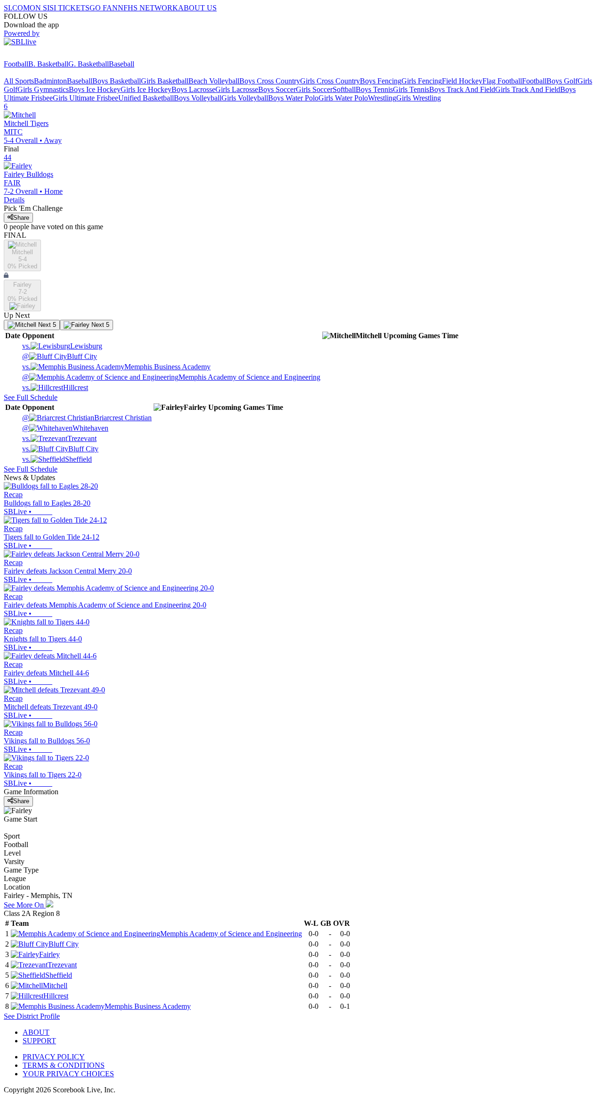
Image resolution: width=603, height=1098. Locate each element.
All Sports (19, 81)
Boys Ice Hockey (95, 89)
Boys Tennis (374, 89)
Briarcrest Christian (87, 418)
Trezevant (59, 438)
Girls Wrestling (418, 98)
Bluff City (59, 356)
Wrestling (382, 98)
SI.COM (17, 8)
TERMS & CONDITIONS (64, 1065)
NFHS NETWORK (148, 8)
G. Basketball (88, 64)
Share (21, 217)
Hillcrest (55, 387)
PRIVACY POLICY (54, 1057)
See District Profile (32, 1016)
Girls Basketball (164, 81)
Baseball (121, 64)
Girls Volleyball (244, 98)
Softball (344, 89)
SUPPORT (39, 1041)
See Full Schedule (30, 397)
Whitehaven (65, 428)
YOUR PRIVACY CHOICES (68, 1074)
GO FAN (104, 8)
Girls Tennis (411, 89)
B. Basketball (48, 64)
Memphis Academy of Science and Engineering (171, 377)
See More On (25, 905)
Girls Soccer (314, 89)
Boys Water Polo (293, 98)
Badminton (50, 81)
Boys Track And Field (462, 89)
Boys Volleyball (197, 98)
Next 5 (46, 324)
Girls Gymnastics (43, 89)
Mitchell (55, 986)
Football (16, 64)
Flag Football (502, 81)
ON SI (39, 8)
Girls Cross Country (330, 81)
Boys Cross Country (269, 81)
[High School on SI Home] (40, 55)
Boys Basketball (116, 81)
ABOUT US (197, 8)
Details (14, 200)
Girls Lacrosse (236, 89)
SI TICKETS (69, 8)
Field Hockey (462, 81)
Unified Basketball (146, 98)
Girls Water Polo (343, 98)
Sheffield (57, 459)
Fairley (49, 954)
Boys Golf (562, 81)
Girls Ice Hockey (146, 89)
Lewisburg (62, 346)
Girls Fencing (421, 81)
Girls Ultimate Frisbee (85, 98)
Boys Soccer (277, 89)
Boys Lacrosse (193, 89)
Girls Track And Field (527, 89)
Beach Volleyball (213, 81)
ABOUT (36, 1032)
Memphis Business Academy (116, 367)
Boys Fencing (380, 81)
